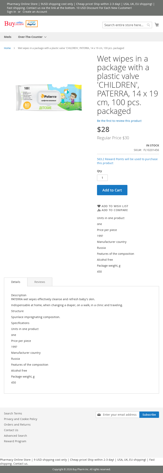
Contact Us (11, 430)
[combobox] (127, 25)
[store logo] (21, 23)
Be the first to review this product (119, 121)
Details (15, 282)
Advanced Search (15, 435)
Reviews (39, 282)
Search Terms (13, 413)
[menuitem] (8, 36)
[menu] (81, 36)
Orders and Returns (17, 424)
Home (7, 48)
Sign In (11, 11)
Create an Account (35, 11)
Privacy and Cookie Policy (20, 419)
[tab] (15, 282)
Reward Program (15, 441)
